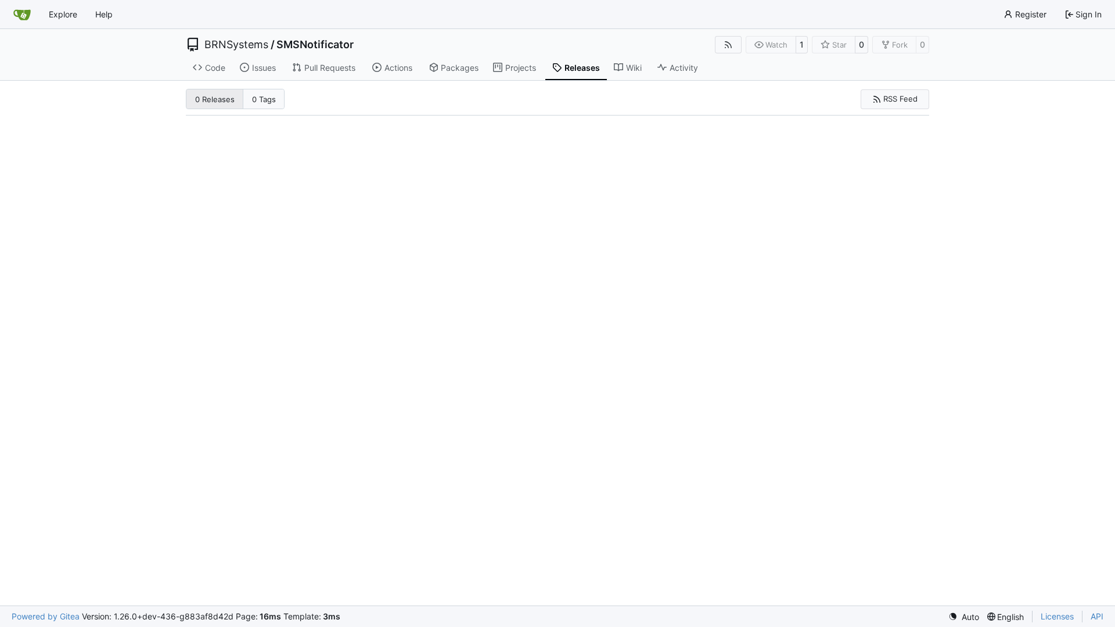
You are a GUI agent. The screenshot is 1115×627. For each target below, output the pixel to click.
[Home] (22, 14)
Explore (63, 14)
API (1097, 616)
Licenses (1057, 616)
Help (104, 14)
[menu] (963, 617)
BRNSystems (236, 45)
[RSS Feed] (728, 44)
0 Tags (264, 99)
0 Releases (215, 99)
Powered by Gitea (46, 616)
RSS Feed (900, 98)
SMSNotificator (315, 45)
